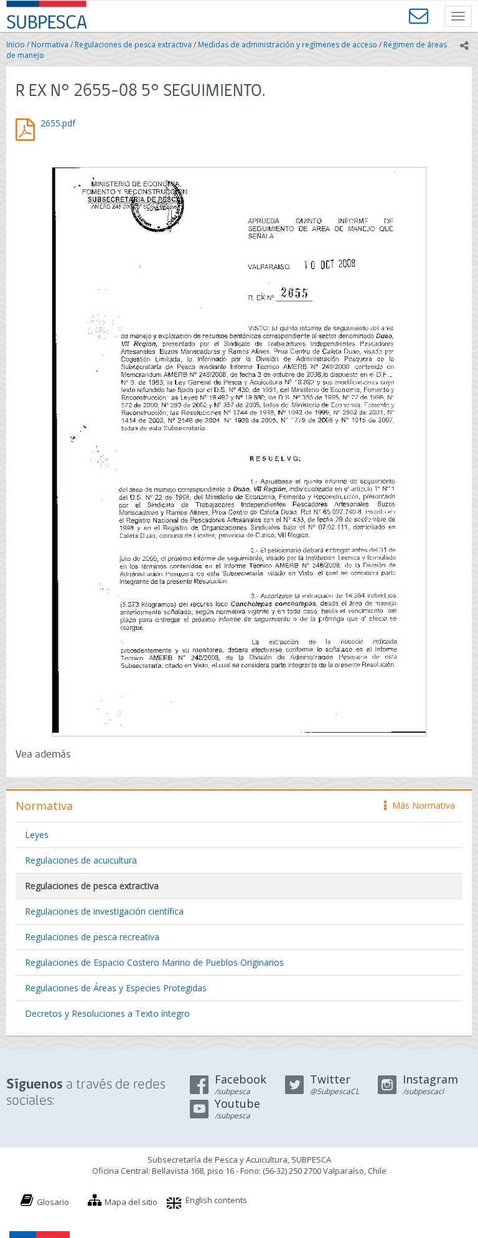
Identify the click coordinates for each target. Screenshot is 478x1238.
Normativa (49, 44)
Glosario (53, 1201)
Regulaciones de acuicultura (81, 860)
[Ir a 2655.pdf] (239, 450)
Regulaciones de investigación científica (104, 911)
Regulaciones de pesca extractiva (133, 44)
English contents (216, 1200)
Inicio (15, 44)
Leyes (37, 834)
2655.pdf (57, 123)
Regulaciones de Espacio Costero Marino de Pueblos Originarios (154, 962)
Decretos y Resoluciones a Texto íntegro (107, 1013)
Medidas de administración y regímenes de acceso (287, 44)
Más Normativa (420, 805)
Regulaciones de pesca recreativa (92, 937)
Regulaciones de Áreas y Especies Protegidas (116, 988)
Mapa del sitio (131, 1201)
